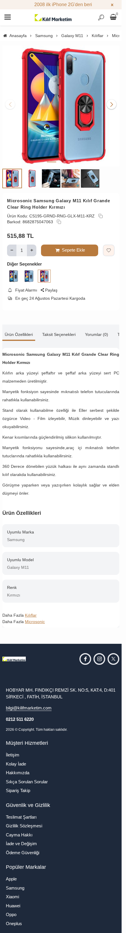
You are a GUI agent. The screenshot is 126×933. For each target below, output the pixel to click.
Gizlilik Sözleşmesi (24, 821)
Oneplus (14, 919)
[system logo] (53, 17)
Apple (11, 874)
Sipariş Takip (18, 786)
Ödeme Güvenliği (22, 848)
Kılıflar (31, 610)
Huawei (13, 901)
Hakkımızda (17, 768)
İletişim (12, 750)
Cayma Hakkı (19, 830)
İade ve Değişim (21, 839)
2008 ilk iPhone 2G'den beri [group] (61, 4)
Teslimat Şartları (21, 812)
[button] (51, 157)
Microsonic (35, 617)
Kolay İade (16, 759)
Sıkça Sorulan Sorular (27, 777)
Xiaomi (12, 892)
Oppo (11, 910)
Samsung (15, 883)
